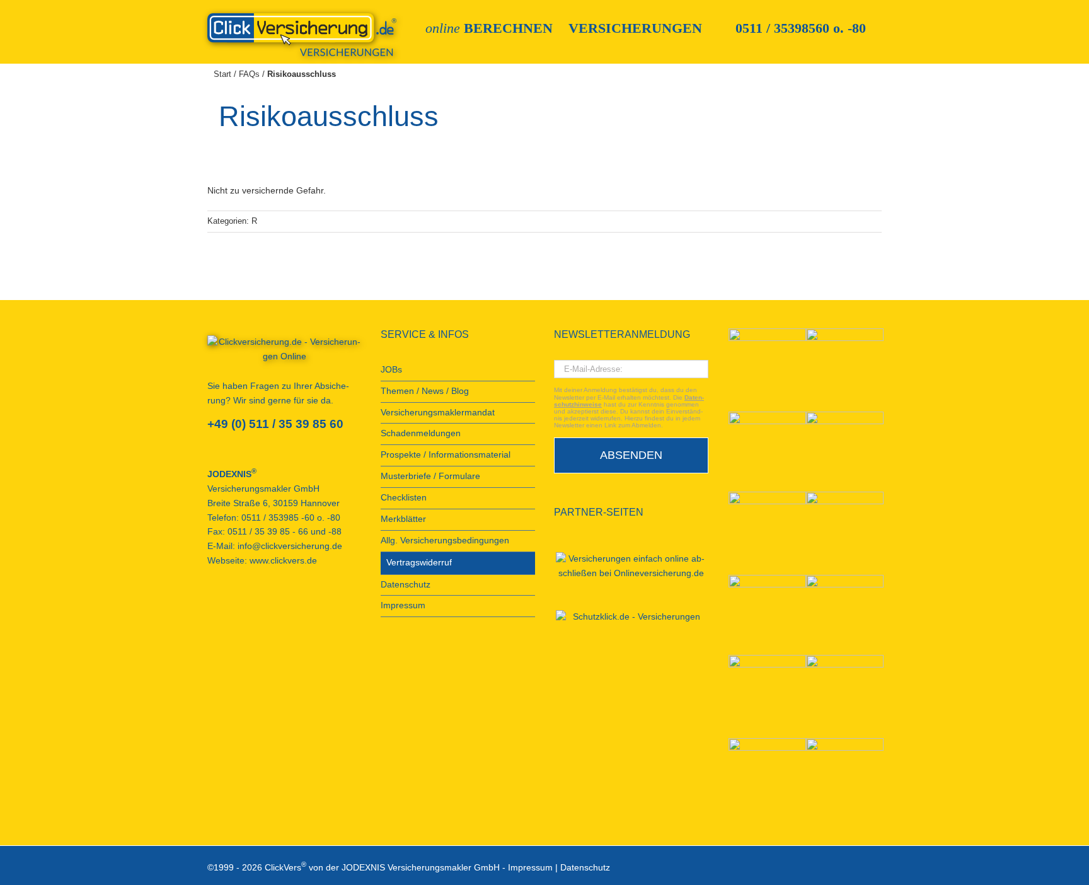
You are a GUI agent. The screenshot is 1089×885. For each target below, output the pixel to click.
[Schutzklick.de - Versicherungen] (631, 617)
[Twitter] (262, 606)
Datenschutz (585, 867)
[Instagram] (279, 606)
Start (222, 74)
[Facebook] (211, 606)
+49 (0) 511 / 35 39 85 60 (275, 424)
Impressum (530, 867)
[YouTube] (228, 606)
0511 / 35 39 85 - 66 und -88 (285, 531)
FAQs (249, 74)
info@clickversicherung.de (290, 546)
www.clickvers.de (283, 560)
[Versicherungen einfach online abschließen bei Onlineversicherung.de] (631, 566)
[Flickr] (245, 606)
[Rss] (296, 606)
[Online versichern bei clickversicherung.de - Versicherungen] (284, 353)
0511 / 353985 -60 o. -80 (290, 518)
